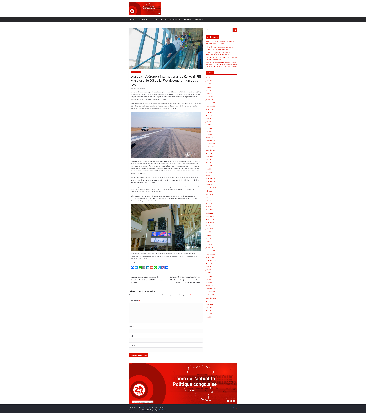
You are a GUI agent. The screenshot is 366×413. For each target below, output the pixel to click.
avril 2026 (209, 90)
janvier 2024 (209, 175)
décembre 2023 (211, 178)
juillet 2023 (209, 194)
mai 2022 (208, 235)
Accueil (133, 20)
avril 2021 (209, 276)
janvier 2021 (209, 285)
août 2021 (209, 263)
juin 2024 (208, 159)
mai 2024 (208, 163)
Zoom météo (199, 20)
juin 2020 (208, 307)
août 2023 (209, 191)
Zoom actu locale (171, 20)
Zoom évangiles (144, 20)
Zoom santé (157, 20)
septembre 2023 (211, 188)
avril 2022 (209, 238)
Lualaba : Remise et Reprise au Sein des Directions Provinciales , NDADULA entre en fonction (147, 280)
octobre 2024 (210, 147)
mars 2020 (209, 317)
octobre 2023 (210, 185)
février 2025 (209, 134)
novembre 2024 (211, 144)
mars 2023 (209, 207)
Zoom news (188, 20)
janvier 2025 (209, 137)
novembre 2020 (211, 292)
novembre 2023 (211, 181)
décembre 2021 (211, 251)
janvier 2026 (209, 100)
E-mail (131, 336)
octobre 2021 (210, 257)
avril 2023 (209, 203)
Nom (131, 327)
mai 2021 (208, 273)
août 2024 (209, 153)
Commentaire (134, 301)
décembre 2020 (211, 289)
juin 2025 (208, 122)
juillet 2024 (209, 156)
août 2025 (209, 115)
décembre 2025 (211, 103)
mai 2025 (208, 125)
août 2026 (209, 78)
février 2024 (209, 172)
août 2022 (209, 226)
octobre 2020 (210, 295)
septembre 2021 (211, 260)
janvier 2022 (209, 248)
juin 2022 (208, 232)
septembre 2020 (211, 298)
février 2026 (209, 96)
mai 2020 (208, 311)
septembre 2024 (211, 150)
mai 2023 (208, 200)
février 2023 (209, 210)
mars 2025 (209, 131)
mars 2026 (209, 93)
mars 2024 (209, 169)
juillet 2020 (209, 304)
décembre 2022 (211, 216)
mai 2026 (208, 87)
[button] (179, 19)
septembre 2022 (211, 222)
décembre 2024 (211, 141)
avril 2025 (209, 128)
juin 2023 (208, 197)
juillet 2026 (209, 81)
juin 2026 (208, 84)
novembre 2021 (211, 254)
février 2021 (209, 282)
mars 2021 (209, 279)
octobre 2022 (210, 219)
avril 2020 (209, 314)
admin (143, 88)
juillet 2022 (209, 229)
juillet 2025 (209, 118)
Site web (132, 345)
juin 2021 (208, 270)
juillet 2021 (209, 266)
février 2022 (209, 244)
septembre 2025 (211, 112)
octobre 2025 (210, 109)
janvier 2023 (209, 213)
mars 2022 (209, 241)
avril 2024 (209, 166)
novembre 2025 (211, 106)
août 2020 (209, 301)
